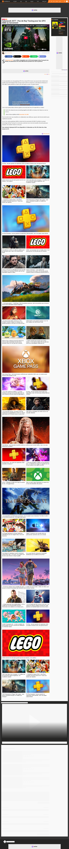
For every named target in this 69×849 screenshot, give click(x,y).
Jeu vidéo (3, 19)
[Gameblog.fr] (5, 1)
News (6, 19)
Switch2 (60, 24)
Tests (38, 1)
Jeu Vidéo (15, 1)
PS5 (51, 1)
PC (49, 1)
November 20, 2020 (24, 114)
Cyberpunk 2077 (9, 60)
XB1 (59, 23)
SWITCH (57, 1)
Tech (21, 1)
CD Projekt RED (61, 32)
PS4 (61, 22)
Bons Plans (44, 1)
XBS (53, 1)
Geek (26, 1)
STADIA (62, 23)
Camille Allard (9, 52)
